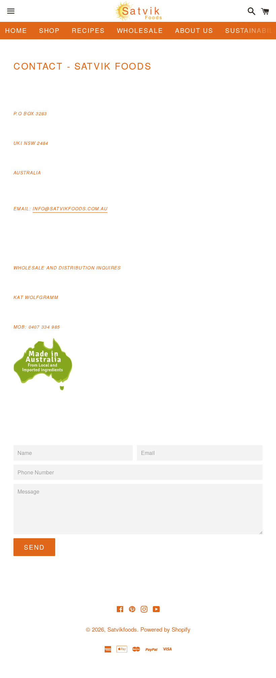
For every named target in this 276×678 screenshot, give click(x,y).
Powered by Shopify (165, 629)
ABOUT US (194, 30)
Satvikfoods (122, 629)
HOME (16, 30)
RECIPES (88, 30)
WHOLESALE (140, 30)
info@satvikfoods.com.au (70, 208)
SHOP (49, 30)
